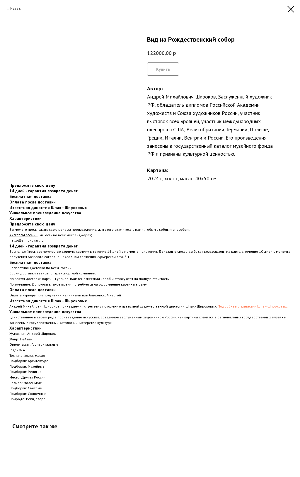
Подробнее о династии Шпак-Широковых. (253, 306)
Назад (15, 8)
